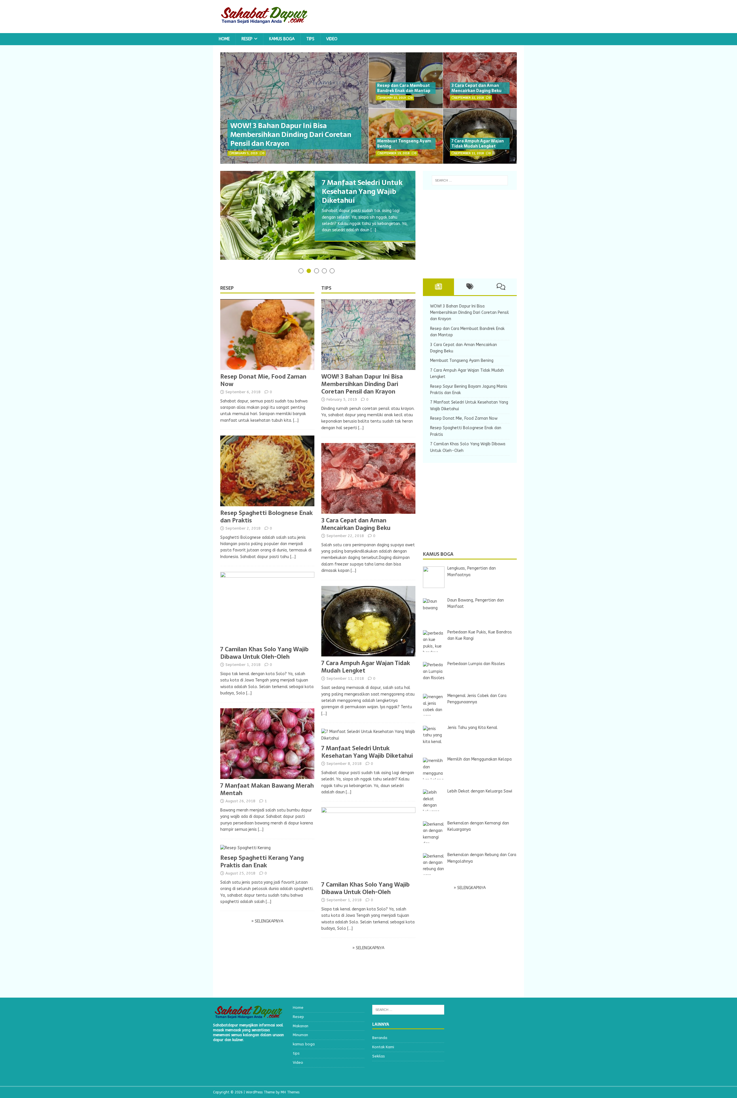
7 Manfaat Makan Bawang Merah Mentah (267, 789)
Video (331, 39)
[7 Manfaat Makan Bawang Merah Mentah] (267, 775)
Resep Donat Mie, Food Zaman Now (263, 380)
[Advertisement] (466, 233)
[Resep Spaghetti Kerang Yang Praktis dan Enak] (245, 847)
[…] (373, 230)
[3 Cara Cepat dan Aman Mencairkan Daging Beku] (368, 510)
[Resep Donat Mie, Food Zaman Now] (267, 366)
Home (224, 39)
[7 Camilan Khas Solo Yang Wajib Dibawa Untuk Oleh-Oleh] (267, 639)
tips (310, 39)
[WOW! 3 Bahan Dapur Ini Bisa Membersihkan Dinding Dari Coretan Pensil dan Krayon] (368, 366)
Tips (326, 288)
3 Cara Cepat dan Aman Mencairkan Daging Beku (476, 88)
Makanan (300, 1026)
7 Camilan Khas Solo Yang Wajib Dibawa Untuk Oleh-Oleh (264, 653)
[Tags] (469, 286)
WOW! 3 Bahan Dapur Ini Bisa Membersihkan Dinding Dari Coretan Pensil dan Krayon (290, 134)
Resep (247, 39)
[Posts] (438, 286)
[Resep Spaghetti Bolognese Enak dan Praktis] (267, 502)
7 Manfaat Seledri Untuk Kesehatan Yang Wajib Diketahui (367, 752)
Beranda (379, 1038)
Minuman (300, 1035)
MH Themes (290, 1092)
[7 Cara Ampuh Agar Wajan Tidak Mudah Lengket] (368, 653)
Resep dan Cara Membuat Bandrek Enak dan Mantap (403, 88)
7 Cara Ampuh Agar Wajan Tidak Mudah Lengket (477, 143)
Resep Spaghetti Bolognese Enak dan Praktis (266, 516)
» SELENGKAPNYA (267, 921)
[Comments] (501, 286)
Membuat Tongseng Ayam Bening (404, 143)
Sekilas (378, 1056)
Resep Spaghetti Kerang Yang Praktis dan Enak (262, 861)
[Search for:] (470, 180)
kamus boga (282, 39)
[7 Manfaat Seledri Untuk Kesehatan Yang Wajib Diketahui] (368, 738)
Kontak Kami (383, 1047)
